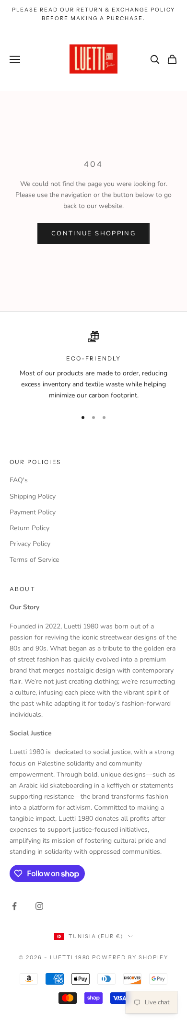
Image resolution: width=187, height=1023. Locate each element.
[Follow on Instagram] (39, 906)
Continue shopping (93, 233)
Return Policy (29, 528)
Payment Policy (33, 512)
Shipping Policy (33, 496)
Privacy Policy (30, 543)
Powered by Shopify (130, 957)
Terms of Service (34, 559)
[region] (93, 366)
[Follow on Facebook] (14, 906)
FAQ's (19, 480)
